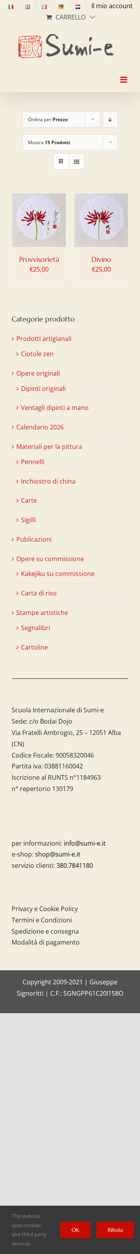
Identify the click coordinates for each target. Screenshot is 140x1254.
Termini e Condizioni (42, 920)
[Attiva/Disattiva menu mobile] (124, 73)
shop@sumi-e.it (57, 854)
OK (75, 1229)
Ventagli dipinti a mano (55, 407)
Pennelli (32, 461)
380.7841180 (74, 865)
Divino (101, 259)
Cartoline (34, 647)
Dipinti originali (43, 388)
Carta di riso (39, 593)
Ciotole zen (37, 354)
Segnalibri (35, 627)
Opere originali (38, 373)
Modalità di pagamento (46, 942)
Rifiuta (115, 1229)
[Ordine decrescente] (110, 119)
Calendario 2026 (40, 427)
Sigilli (28, 520)
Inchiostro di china (48, 481)
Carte (29, 500)
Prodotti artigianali (44, 338)
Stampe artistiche (42, 612)
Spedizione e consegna (45, 931)
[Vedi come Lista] (76, 161)
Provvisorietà (39, 259)
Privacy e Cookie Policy (45, 908)
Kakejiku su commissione (57, 573)
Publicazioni (34, 539)
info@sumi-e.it (85, 843)
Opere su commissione (50, 559)
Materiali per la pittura (49, 446)
